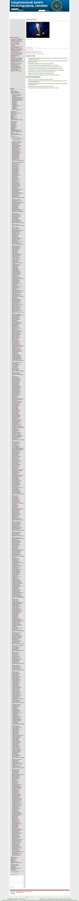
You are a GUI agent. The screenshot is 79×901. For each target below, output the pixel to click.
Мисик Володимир (15, 537)
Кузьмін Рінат (14, 458)
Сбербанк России (15, 105)
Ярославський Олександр (17, 851)
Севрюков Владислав (16, 687)
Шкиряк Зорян (15, 825)
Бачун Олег (14, 180)
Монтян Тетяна (15, 546)
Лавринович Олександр (16, 470)
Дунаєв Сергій (15, 336)
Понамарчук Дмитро (16, 624)
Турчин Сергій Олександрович (18, 757)
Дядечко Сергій (15, 338)
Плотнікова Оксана (16, 618)
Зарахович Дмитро (16, 355)
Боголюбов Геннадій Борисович (18, 197)
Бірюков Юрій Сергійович (17, 189)
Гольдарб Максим (15, 271)
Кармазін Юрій (15, 384)
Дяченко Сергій (15, 340)
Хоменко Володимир (16, 786)
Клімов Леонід (15, 407)
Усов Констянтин (15, 766)
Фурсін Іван (14, 782)
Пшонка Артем (15, 648)
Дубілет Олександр (16, 331)
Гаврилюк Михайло (16, 247)
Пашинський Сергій (16, 608)
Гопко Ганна (14, 275)
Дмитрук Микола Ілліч (16, 323)
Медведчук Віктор (15, 525)
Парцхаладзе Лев (15, 605)
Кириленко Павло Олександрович (15, 395)
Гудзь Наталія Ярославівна (17, 296)
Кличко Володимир (15, 405)
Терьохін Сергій (15, 737)
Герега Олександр (15, 258)
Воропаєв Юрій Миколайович (18, 244)
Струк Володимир (15, 725)
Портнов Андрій (15, 633)
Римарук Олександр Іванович (18, 663)
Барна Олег (14, 176)
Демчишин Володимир (16, 310)
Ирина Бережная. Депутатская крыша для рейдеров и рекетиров (17, 47)
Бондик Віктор (15, 205)
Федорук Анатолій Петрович (17, 774)
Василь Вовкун (15, 227)
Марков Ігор (14, 517)
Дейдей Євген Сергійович (17, 304)
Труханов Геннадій (15, 755)
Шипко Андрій (14, 824)
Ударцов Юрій (15, 761)
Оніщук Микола (15, 587)
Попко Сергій (14, 627)
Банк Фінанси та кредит (16, 100)
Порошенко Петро (15, 632)
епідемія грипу (14, 118)
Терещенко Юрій (15, 736)
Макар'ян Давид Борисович (17, 508)
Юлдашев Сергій (15, 834)
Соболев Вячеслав (16, 710)
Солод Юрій (14, 713)
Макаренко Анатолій (16, 509)
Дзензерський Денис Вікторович (16, 320)
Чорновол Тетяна (15, 808)
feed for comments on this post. (33, 51)
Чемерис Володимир (16, 795)
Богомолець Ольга (15, 199)
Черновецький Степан (16, 799)
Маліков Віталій (15, 512)
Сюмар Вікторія (15, 729)
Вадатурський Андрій (16, 220)
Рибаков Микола (15, 660)
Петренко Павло (15, 609)
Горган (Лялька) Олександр (17, 278)
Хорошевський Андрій (16, 788)
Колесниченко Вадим (16, 420)
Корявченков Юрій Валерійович (18, 439)
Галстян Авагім (15, 249)
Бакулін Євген (15, 167)
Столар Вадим (15, 723)
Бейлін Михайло (15, 181)
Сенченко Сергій (15, 691)
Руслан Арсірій (15, 677)
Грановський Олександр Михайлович (17, 284)
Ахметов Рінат (15, 163)
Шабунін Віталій (15, 811)
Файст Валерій (15, 772)
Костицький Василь (16, 442)
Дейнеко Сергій (15, 305)
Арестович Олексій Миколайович (16, 159)
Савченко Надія (15, 680)
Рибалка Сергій (15, 661)
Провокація (13, 859)
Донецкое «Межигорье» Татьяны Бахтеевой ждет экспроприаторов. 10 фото (16, 67)
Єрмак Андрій (14, 342)
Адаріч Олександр (15, 146)
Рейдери (12, 860)
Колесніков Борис (15, 421)
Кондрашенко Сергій (16, 425)
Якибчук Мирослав (16, 840)
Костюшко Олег (15, 443)
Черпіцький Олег (15, 804)
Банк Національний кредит (17, 99)
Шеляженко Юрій (15, 821)
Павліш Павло (15, 599)
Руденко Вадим (15, 672)
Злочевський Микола (16, 362)
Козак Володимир (15, 417)
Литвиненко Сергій (15, 484)
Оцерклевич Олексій (16, 593)
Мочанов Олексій (15, 552)
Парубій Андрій (15, 604)
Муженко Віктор (15, 555)
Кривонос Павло (15, 451)
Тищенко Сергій (15, 748)
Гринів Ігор (14, 288)
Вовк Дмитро (14, 240)
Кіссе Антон (14, 400)
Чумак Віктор (14, 810)
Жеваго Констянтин (16, 349)
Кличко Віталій (15, 404)
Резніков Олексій (15, 655)
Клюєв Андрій (14, 408)
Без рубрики (13, 111)
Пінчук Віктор (14, 615)
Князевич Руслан (15, 410)
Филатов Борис (15, 777)
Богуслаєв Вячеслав (16, 200)
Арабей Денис (15, 155)
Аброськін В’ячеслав (16, 142)
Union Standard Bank (16, 95)
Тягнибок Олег (15, 760)
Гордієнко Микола (15, 280)
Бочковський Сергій (16, 210)
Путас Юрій (14, 646)
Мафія (12, 128)
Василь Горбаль (15, 228)
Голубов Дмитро (15, 270)
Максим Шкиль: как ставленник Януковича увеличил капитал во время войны (46, 70)
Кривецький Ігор (15, 450)
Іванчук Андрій (15, 369)
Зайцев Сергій (15, 354)
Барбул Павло (15, 174)
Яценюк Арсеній (15, 855)
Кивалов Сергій (15, 393)
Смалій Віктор (15, 707)
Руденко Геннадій (15, 673)
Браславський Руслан (16, 214)
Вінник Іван (14, 235)
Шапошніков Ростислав (16, 814)
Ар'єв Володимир (15, 154)
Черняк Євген (14, 802)
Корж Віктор (14, 431)
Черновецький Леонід (16, 798)
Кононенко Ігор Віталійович (17, 426)
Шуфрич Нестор (15, 831)
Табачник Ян (14, 731)
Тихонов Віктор (15, 744)
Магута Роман (15, 506)
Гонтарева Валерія (15, 272)
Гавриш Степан (15, 248)
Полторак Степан (15, 622)
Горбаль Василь (15, 276)
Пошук (47, 10)
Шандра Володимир (16, 812)
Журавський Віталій (16, 350)
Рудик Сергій (14, 675)
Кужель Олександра (16, 456)
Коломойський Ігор (15, 423)
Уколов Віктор (15, 762)
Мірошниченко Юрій (16, 542)
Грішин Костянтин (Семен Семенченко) (17, 293)
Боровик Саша (15, 208)
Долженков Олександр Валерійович (16, 328)
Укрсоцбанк (14, 107)
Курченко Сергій (15, 464)
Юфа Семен (14, 838)
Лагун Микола (15, 471)
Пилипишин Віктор (15, 611)
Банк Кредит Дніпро (16, 98)
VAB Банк (14, 96)
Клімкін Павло (15, 406)
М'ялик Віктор (14, 505)
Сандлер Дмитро (15, 683)
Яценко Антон (15, 854)
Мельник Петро (15, 529)
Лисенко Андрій (15, 482)
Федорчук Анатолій (16, 775)
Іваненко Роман (15, 368)
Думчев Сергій (15, 335)
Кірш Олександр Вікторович (17, 398)
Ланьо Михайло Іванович (17, 475)
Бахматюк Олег (15, 178)
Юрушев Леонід (15, 837)
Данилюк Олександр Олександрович (16, 301)
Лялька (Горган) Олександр (17, 503)
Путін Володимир (15, 647)
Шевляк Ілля (14, 818)
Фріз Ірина (14, 779)
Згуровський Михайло (16, 357)
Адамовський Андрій (16, 145)
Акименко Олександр (16, 149)
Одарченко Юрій (15, 579)
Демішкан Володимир (16, 306)
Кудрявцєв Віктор (15, 455)
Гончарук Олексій (15, 274)
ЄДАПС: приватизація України (17, 119)
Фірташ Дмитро (15, 778)
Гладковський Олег (16, 264)
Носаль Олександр (16, 573)
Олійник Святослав (16, 581)
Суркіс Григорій (15, 728)
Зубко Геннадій (15, 365)
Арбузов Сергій (15, 157)
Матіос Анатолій (15, 524)
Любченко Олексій (15, 502)
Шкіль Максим (15, 827)
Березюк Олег (15, 186)
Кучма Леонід (14, 467)
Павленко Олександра (16, 596)
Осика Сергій (14, 588)
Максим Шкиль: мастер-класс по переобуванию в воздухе (41, 71)
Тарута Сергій (15, 733)
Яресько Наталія (15, 850)
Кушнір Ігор (14, 468)
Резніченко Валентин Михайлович (16, 657)
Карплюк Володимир (16, 385)
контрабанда (13, 122)
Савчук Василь (15, 682)
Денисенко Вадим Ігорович (17, 314)
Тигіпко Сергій (15, 739)
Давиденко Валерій (16, 299)
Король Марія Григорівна (17, 436)
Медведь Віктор (15, 526)
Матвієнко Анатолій (16, 521)
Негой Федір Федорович (16, 565)
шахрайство (13, 870)
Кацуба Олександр (15, 388)
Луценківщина (13, 127)
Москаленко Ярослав (16, 550)
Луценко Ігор (14, 496)
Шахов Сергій (14, 816)
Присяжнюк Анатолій (16, 636)
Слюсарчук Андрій (15, 706)
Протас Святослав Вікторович (18, 643)
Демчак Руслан (15, 307)
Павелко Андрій (15, 594)
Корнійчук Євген (15, 433)
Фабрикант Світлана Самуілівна (18, 767)
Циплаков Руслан (15, 791)
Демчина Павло (15, 309)
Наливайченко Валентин (17, 562)
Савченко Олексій (15, 681)
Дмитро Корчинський (16, 322)
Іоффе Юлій (14, 376)
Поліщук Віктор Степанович (17, 620)
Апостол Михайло (15, 153)
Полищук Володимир (16, 619)
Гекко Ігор (14, 252)
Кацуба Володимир (16, 387)
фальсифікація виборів (15, 868)
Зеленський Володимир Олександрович (16, 359)
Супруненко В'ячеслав (16, 727)
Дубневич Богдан (15, 332)
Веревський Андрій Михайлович (16, 232)
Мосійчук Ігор (14, 548)
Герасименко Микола (16, 254)
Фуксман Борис (15, 781)
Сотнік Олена (14, 715)
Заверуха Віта (15, 352)
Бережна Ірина (15, 182)
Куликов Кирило (15, 460)
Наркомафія (13, 129)
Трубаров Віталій (15, 754)
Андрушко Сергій (15, 152)
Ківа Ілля (14, 396)
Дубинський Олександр (16, 330)
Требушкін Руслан (15, 750)
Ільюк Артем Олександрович (17, 374)
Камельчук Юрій (15, 380)
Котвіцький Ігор (15, 445)
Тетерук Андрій (15, 738)
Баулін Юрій (14, 177)
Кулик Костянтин (15, 459)
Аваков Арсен (15, 143)
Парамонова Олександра (17, 602)
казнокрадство (14, 121)
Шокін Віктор (14, 828)
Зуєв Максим (14, 366)
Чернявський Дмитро (16, 801)
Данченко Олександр (16, 302)
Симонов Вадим (15, 696)
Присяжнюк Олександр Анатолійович (16, 639)
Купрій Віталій (14, 462)
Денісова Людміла (15, 315)
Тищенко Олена (15, 747)
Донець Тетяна (15, 329)
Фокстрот (13, 869)
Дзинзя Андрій (15, 321)
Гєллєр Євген (14, 260)
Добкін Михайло (15, 326)
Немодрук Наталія (15, 567)
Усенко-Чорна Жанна (16, 765)
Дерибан (12, 117)
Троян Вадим (14, 752)
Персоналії (13, 136)
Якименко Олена (15, 842)
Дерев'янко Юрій (15, 316)
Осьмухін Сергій (15, 591)
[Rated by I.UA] (28, 899)
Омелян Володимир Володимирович (16, 585)
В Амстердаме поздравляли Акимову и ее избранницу (16, 50)
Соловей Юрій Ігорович (16, 712)
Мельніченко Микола (16, 532)
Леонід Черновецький (16, 480)
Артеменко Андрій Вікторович (18, 160)
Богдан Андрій (15, 194)
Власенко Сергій (15, 239)
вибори (12, 114)
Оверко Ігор (14, 575)
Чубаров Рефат (15, 809)
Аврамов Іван (14, 144)
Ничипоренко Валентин (16, 569)
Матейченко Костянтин (16, 523)
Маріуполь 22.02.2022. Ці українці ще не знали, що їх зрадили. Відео (43, 74)
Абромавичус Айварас (16, 141)
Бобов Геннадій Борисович (17, 192)
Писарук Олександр (16, 612)
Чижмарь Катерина (16, 805)
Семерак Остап (15, 688)
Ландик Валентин (15, 473)
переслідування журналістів (16, 134)
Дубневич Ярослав (16, 333)
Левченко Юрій (15, 479)
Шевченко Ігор (15, 820)
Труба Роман (14, 753)
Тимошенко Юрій (15, 742)
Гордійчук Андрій (15, 281)
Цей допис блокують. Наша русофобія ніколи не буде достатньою (43, 65)
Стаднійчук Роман (15, 717)
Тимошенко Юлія (15, 741)
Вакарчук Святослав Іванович (18, 222)
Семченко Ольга (15, 690)
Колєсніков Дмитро (16, 422)
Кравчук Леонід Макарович (17, 449)
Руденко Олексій (15, 674)
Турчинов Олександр (16, 759)
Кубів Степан (14, 454)
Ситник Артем (15, 697)
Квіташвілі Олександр (16, 390)
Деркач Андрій (15, 317)
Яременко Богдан (15, 849)
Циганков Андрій (15, 790)
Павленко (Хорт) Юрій (16, 595)
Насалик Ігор (14, 563)
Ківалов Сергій (15, 397)
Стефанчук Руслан (16, 721)
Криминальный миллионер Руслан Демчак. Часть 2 (16, 64)
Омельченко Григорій (16, 582)
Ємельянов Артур (15, 341)
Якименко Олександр (16, 841)
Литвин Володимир (16, 483)
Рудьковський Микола (16, 676)
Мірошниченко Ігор (15, 541)
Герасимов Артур (15, 255)
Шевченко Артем (15, 819)
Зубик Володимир (15, 364)
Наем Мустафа (15, 560)
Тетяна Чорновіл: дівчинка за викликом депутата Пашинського (16, 55)
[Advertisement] (39, 15)
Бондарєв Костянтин (16, 203)
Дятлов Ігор (14, 339)
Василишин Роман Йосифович (18, 225)
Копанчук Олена (15, 429)
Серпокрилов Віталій (16, 693)
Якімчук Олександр (16, 843)
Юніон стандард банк (16, 109)
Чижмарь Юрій (15, 806)
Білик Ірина (14, 188)
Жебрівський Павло (16, 348)
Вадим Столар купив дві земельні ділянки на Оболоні (40, 79)
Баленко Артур (15, 168)
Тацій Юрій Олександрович (17, 735)
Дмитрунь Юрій (15, 324)
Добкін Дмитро (15, 325)
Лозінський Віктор (15, 489)
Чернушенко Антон (16, 800)
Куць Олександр (15, 466)
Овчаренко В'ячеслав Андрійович (16, 577)
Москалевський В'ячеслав (17, 549)
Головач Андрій (15, 268)
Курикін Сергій (15, 463)
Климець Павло (15, 403)
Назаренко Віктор (15, 561)
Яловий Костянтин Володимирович (15, 845)
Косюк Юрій (14, 444)
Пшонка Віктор (15, 649)
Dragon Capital (13, 91)
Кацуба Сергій (15, 389)
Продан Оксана (15, 642)
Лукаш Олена (14, 495)
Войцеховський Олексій (16, 241)
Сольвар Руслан (15, 714)
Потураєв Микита (15, 634)
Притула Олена (15, 640)
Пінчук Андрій (14, 614)
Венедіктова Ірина (15, 231)
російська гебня (14, 861)
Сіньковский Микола (16, 700)
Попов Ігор (14, 628)
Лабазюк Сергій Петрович (17, 469)
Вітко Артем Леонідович (16, 238)
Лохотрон (13, 126)
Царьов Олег (14, 789)
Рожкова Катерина (15, 665)
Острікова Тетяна (15, 590)
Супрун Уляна (15, 726)
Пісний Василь (15, 616)
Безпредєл (13, 112)
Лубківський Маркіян (16, 491)
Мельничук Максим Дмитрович (18, 530)
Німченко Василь (15, 570)
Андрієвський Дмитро (16, 151)
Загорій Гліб (14, 353)
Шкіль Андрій (14, 826)
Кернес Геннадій (15, 392)
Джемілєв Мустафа (16, 318)
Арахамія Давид (15, 156)
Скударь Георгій (15, 701)
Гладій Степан (15, 261)
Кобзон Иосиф (15, 411)
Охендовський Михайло (17, 592)
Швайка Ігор (14, 817)
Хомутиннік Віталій (15, 787)
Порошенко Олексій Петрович (18, 630)
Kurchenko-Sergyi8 (31, 19)
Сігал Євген (14, 699)
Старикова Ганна (15, 718)
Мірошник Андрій (15, 540)
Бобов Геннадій (15, 191)
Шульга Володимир (16, 830)
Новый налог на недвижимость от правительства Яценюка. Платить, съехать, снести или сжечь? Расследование (17, 41)
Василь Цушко (15, 229)
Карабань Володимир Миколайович (16, 381)
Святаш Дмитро (15, 685)
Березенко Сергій (15, 184)
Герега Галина (15, 257)
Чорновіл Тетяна (15, 807)
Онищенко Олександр (16, 586)
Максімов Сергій (15, 511)
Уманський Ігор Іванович (17, 763)
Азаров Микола (15, 147)
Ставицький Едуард (16, 716)
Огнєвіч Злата (15, 578)
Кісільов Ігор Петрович (16, 399)
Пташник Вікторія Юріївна (17, 645)
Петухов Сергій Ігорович (17, 610)
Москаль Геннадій (15, 551)
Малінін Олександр (16, 513)
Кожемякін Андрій (15, 416)
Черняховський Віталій (16, 803)
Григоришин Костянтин (16, 286)
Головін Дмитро (15, 269)
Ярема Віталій (15, 848)
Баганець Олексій (15, 164)
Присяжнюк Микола (16, 637)
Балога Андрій (15, 170)
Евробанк (14, 102)
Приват (12, 858)
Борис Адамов (15, 207)
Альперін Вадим (15, 150)
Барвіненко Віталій (15, 175)
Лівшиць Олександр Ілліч (17, 487)
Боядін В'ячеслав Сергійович (17, 211)
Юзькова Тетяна (15, 833)
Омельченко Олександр (17, 583)
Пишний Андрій (15, 613)
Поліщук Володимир (16, 621)
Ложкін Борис (14, 488)
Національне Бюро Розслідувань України (24, 891)
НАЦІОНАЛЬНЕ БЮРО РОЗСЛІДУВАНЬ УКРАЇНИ (29, 4)
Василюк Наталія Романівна (17, 230)
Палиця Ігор (14, 600)
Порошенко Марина (16, 629)
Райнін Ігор (14, 653)
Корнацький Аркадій (16, 432)
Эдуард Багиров (15, 832)
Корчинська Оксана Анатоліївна (16, 438)
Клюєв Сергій (14, 409)
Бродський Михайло (16, 216)
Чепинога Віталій (15, 796)
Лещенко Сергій (15, 481)
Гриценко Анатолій (15, 291)
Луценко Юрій (15, 498)
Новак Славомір (15, 571)
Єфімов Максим (15, 344)
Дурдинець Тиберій (16, 337)
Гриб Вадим (14, 285)
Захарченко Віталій (16, 356)
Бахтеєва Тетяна (15, 179)
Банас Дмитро (15, 173)
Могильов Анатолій (16, 545)
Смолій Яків (14, 709)
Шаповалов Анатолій (16, 813)
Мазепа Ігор (14, 507)
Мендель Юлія (15, 533)
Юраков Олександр (16, 836)
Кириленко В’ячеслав (16, 394)
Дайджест (13, 116)
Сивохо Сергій (15, 694)
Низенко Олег (15, 568)
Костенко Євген (15, 441)
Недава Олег (14, 566)
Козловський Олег (15, 419)
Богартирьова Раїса (16, 193)
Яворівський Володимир (17, 839)
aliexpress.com (15, 871)
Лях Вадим (14, 504)
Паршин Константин (16, 606)
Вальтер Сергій (15, 224)
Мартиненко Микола (16, 518)
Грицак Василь (15, 289)
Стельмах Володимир (16, 719)
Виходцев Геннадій (15, 233)
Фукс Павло (14, 780)
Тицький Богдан (15, 745)
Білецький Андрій (15, 187)
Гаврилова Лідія (15, 246)
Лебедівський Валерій (16, 476)
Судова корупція (14, 864)
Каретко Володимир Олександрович (16, 383)
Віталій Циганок (15, 237)
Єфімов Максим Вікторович (17, 345)
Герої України (13, 115)
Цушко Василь (15, 792)
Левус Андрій (14, 477)
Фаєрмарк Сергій (15, 769)
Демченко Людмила (16, 308)
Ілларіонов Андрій (15, 373)
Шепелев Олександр (16, 823)
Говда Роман (14, 267)
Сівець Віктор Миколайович (17, 698)
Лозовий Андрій (15, 490)
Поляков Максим (15, 623)
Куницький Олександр (16, 461)
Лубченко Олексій (15, 492)
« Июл (12, 887)
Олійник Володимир (16, 580)
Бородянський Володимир (17, 209)
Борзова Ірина (16, 139)
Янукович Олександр (16, 847)
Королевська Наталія (16, 435)
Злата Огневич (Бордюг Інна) (18, 360)
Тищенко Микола (15, 746)
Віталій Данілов (15, 236)
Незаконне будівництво (15, 130)
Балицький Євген (15, 169)
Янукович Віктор (15, 846)
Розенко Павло (15, 668)
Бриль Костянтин (15, 215)
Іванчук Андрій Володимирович (18, 370)
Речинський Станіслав (16, 658)
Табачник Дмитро (15, 730)
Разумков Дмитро (15, 652)
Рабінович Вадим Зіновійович (18, 650)
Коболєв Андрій (15, 412)
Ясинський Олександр (16, 853)
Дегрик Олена (15, 303)
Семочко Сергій (15, 689)
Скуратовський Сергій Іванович (18, 702)
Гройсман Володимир (16, 294)
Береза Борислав (15, 183)
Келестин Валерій (15, 391)
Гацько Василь (15, 251)
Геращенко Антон (15, 256)
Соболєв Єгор (15, 711)
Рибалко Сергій (15, 662)
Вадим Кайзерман (15, 221)
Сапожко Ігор (14, 684)
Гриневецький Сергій (16, 287)
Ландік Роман (14, 474)
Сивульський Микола (16, 695)
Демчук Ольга (15, 311)
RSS (22, 10)
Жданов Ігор (14, 347)
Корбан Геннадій (15, 430)
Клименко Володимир (16, 401)
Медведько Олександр (16, 527)
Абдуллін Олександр (16, 138)
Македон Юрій (15, 510)
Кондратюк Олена (15, 424)
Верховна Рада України (15, 113)
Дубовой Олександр (16, 334)
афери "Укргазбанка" (15, 92)
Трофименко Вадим (16, 751)
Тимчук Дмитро (15, 743)
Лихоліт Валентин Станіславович (15, 486)
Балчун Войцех (15, 172)
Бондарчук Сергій (15, 204)
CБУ (12, 90)
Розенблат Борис (15, 666)
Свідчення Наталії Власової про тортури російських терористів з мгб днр (45, 66)
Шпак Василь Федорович (17, 829)
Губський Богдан (15, 295)
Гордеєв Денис (15, 279)
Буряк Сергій (14, 218)
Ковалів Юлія (14, 413)
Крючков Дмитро (15, 453)
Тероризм (13, 866)
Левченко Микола (15, 478)
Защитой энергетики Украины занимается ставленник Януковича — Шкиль (45, 68)
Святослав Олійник (16, 686)
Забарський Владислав (16, 351)
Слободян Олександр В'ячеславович (16, 705)
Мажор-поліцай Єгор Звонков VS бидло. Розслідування (40, 73)
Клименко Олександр (16, 402)
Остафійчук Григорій (16, 589)
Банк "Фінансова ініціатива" (17, 97)
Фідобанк (14, 108)
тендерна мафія (14, 865)
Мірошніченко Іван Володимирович (15, 544)
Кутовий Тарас (14, 125)
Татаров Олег (15, 734)
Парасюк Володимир (16, 603)
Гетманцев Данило (15, 259)
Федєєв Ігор (14, 773)
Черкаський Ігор (15, 797)
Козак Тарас (14, 418)
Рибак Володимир (15, 659)
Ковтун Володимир (15, 414)
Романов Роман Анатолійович (18, 669)
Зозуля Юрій (14, 363)
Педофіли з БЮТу (14, 133)
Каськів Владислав (15, 386)
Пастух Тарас (15, 607)
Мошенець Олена (15, 553)
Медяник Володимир (16, 528)
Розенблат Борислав (16, 667)
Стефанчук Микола (16, 720)
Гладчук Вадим (15, 265)
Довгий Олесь (15, 327)
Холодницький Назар (16, 784)
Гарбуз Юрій (14, 250)
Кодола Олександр (15, 415)
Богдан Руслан (15, 196)
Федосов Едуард (15, 776)
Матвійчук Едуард (15, 522)
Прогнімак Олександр (16, 641)
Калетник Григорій (15, 377)
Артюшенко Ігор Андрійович (17, 162)
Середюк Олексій (15, 692)
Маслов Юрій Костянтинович (17, 519)
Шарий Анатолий (15, 815)
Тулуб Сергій (14, 756)
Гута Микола (14, 298)
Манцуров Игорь (15, 514)
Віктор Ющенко (15, 234)
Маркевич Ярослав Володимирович (16, 516)
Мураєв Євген (15, 558)
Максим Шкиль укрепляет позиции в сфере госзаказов (40, 63)
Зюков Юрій (14, 367)
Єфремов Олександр (16, 346)
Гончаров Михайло (15, 273)
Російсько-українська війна (16, 862)
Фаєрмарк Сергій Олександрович (15, 771)
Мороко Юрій (14, 547)
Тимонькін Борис (15, 740)
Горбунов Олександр (16, 277)
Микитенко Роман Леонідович (18, 535)
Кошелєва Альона (15, 446)
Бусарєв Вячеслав (15, 219)
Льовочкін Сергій (15, 500)
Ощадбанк (14, 104)
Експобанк (14, 103)
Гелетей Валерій (15, 253)
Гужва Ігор (14, 297)
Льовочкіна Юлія (15, 501)
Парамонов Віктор (15, 601)
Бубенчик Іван (15, 217)
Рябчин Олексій (15, 678)
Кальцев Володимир (16, 379)
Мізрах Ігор (14, 539)
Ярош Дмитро (15, 852)
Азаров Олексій (15, 148)
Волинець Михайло (16, 243)
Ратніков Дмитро (15, 654)
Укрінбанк (14, 106)
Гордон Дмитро (15, 282)
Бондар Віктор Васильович (17, 202)
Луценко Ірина (15, 497)
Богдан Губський (15, 195)
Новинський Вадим (16, 572)
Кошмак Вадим (15, 447)
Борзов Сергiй (15, 206)
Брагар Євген (14, 213)
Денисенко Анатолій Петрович (18, 312)
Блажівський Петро (16, 190)
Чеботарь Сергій (15, 793)
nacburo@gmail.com (20, 892)
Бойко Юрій (14, 201)
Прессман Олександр (16, 635)
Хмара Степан (15, 783)
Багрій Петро (14, 165)
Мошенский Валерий (16, 554)
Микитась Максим (15, 534)
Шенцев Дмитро (15, 822)
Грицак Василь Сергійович (17, 290)
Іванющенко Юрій (15, 372)
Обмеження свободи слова (16, 131)
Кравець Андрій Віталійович (17, 448)
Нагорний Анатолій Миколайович (15, 559)
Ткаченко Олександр (16, 749)
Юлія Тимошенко (15, 835)
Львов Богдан (14, 499)
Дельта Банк (14, 101)
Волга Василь (14, 242)
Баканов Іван (14, 166)
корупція (12, 123)
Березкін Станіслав (16, 185)
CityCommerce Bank (16, 94)
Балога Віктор (14, 171)
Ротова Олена (15, 671)
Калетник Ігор (14, 378)
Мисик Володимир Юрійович (17, 538)
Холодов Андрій (15, 785)
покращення (13, 857)
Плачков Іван (14, 617)
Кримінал (12, 124)
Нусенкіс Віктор (15, 574)
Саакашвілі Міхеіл (15, 679)
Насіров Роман (15, 564)
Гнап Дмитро (14, 266)
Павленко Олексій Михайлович (18, 597)
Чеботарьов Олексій (16, 794)
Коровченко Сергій (15, 434)
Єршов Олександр (15, 343)
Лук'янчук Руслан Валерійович (18, 493)
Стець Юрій (14, 722)
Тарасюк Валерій (15, 732)
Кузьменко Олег (15, 457)
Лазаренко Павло (15, 472)
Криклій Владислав (15, 452)
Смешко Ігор (14, 708)
